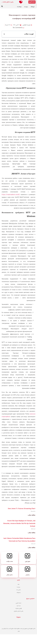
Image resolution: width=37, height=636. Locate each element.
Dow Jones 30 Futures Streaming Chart (21, 509)
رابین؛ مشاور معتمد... (7, 2)
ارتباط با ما (19, 7)
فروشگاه (32, 7)
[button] (2, 6)
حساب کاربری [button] (32, 2)
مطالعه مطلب (31, 515)
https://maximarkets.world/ (11, 195)
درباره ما (26, 7)
